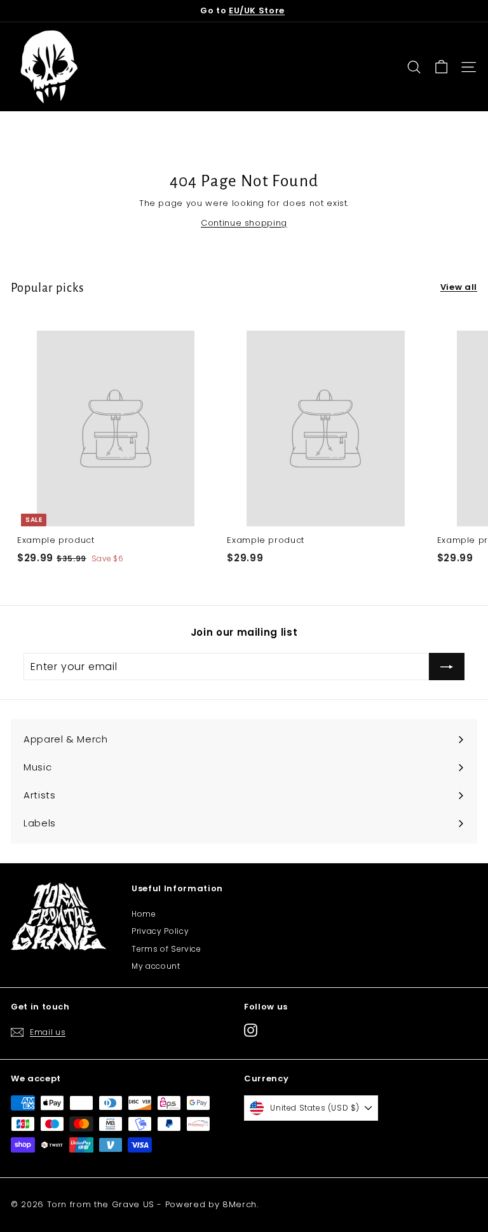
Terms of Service (166, 948)
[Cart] (441, 67)
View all (458, 287)
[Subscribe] (446, 667)
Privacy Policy (160, 931)
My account (156, 966)
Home (144, 913)
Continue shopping (244, 223)
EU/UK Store (257, 10)
